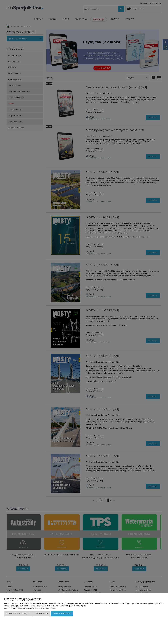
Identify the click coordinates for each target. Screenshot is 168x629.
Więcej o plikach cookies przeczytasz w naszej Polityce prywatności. (30, 608)
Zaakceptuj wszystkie (62, 614)
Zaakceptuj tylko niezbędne (18, 614)
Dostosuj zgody (41, 614)
